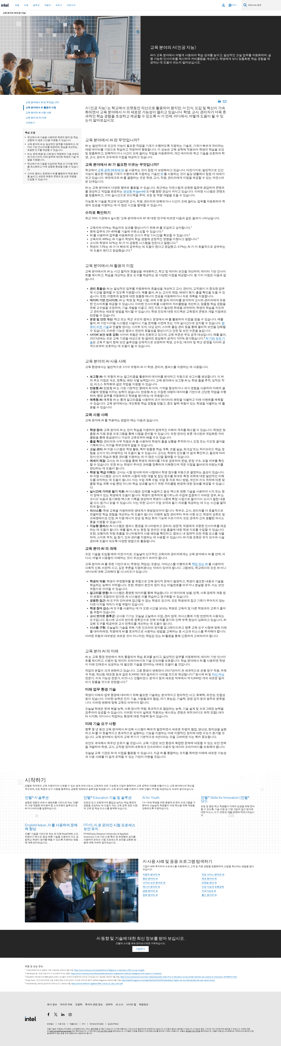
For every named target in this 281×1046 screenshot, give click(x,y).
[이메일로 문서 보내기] (224, 101)
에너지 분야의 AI (151, 886)
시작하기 (30, 122)
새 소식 (119, 1004)
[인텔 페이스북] (48, 1015)
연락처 (109, 1004)
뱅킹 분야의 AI (150, 878)
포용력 (78, 1004)
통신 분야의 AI (209, 895)
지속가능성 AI (209, 891)
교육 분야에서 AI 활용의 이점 (41, 107)
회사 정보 (52, 1004)
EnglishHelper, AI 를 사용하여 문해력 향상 (51, 827)
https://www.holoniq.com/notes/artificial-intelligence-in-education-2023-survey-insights (109, 970)
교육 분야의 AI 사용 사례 (38, 112)
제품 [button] (17, 5)
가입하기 (140, 949)
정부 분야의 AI (150, 895)
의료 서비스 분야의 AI (213, 874)
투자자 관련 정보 (94, 1004)
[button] (140, 812)
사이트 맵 (131, 1004)
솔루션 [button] (36, 5)
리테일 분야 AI (209, 882)
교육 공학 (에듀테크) (111, 170)
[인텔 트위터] (55, 1015)
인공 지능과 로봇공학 (213, 886)
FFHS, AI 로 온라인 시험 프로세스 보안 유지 (109, 827)
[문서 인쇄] (219, 101)
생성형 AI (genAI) (134, 191)
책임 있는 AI (200, 564)
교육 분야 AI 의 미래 (36, 117)
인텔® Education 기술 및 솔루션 (108, 797)
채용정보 (143, 1004)
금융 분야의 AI (150, 891)
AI (162, 174)
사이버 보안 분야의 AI (154, 882)
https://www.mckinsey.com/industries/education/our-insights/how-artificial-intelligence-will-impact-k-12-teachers (116, 973)
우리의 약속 (66, 1004)
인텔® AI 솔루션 (37, 797)
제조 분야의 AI (209, 878)
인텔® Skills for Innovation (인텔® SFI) (225, 799)
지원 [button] (26, 5)
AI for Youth (151, 797)
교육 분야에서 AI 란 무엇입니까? (42, 102)
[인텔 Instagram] (70, 1015)
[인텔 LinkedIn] (62, 1015)
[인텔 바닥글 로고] (31, 1018)
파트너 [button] (59, 5)
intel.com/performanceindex (60, 1031)
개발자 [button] (47, 5)
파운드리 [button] (71, 5)
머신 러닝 (218, 674)
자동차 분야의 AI (151, 874)
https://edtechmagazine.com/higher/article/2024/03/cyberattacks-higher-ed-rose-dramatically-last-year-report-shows (168, 980)
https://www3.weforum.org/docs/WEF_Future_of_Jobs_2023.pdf (97, 983)
